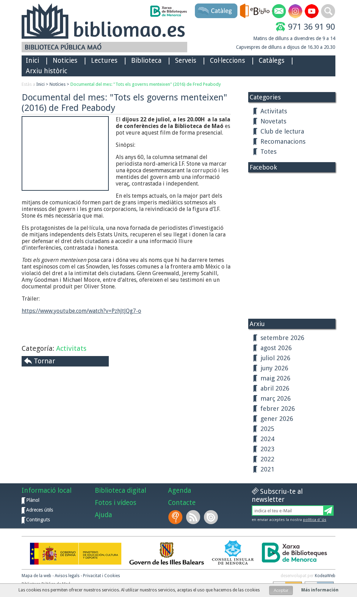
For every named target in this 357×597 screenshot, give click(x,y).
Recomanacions (282, 141)
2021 (267, 469)
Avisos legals (67, 575)
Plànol (32, 500)
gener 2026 (276, 418)
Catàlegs (271, 60)
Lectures (104, 60)
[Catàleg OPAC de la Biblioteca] (216, 10)
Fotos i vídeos (115, 503)
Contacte (182, 503)
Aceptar (281, 590)
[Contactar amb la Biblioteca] (279, 11)
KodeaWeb (325, 575)
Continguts (38, 519)
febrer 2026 (277, 408)
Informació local (46, 490)
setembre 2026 (282, 337)
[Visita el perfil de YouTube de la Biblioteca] (312, 11)
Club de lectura (282, 131)
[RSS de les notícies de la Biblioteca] (194, 517)
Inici (32, 60)
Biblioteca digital (120, 490)
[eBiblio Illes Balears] (254, 10)
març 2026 (275, 398)
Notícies (58, 84)
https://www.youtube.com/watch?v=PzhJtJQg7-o (81, 311)
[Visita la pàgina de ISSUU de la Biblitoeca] (211, 517)
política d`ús (314, 519)
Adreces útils (39, 510)
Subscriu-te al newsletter (277, 496)
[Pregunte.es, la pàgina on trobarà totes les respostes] (176, 517)
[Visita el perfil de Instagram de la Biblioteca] (295, 11)
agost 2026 (276, 348)
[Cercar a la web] (328, 11)
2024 (267, 439)
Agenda (179, 490)
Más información (320, 590)
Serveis (185, 60)
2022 (267, 459)
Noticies (65, 60)
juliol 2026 (275, 358)
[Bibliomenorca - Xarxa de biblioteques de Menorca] (168, 11)
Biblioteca (146, 60)
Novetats (273, 121)
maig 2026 (275, 378)
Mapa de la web (36, 575)
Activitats (71, 348)
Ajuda (103, 515)
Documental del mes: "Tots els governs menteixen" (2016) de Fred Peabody (145, 84)
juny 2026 (274, 368)
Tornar (44, 361)
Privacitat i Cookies (101, 575)
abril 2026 (274, 388)
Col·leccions (227, 60)
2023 (267, 449)
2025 (267, 428)
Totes (268, 151)
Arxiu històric (46, 71)
